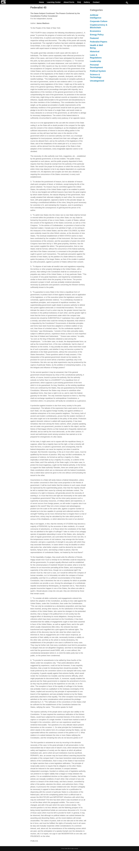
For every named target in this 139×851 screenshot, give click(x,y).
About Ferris (69, 2)
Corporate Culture (98, 21)
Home (41, 2)
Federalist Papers (98, 42)
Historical (94, 51)
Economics (95, 31)
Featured (94, 38)
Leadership (95, 61)
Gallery (87, 2)
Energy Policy (97, 34)
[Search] (127, 2)
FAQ (79, 2)
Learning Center (54, 2)
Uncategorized (97, 81)
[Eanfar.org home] (3, 2)
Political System (98, 71)
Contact (96, 2)
